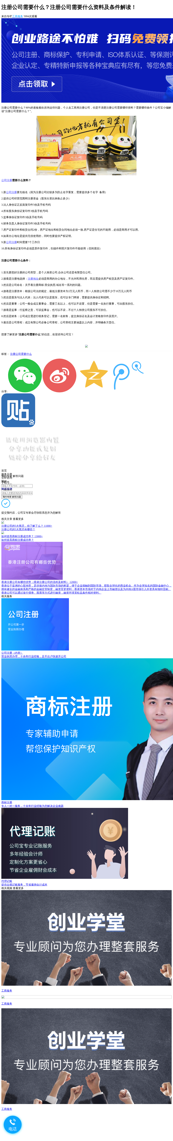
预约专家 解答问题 (12, 497)
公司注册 (6, 180)
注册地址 (33, 278)
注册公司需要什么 (21, 354)
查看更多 (18, 518)
